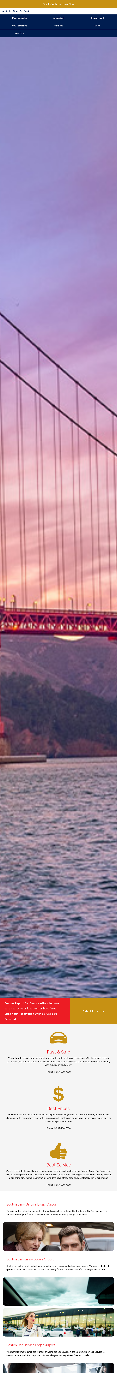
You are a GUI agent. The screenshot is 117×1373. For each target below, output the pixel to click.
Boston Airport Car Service (18, 11)
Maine (97, 26)
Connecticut (58, 18)
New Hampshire (19, 26)
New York (19, 33)
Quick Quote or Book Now (58, 4)
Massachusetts (19, 18)
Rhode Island (97, 18)
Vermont (58, 26)
